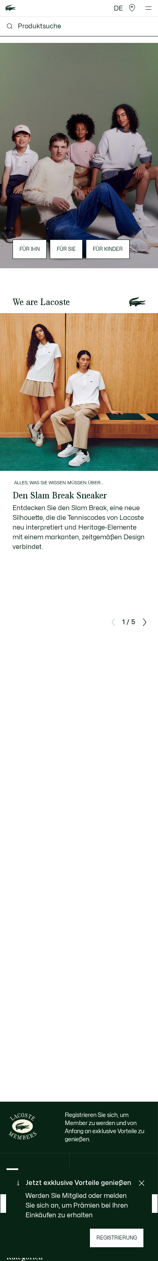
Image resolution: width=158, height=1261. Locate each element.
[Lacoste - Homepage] (10, 8)
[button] (132, 8)
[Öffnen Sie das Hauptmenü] (148, 8)
